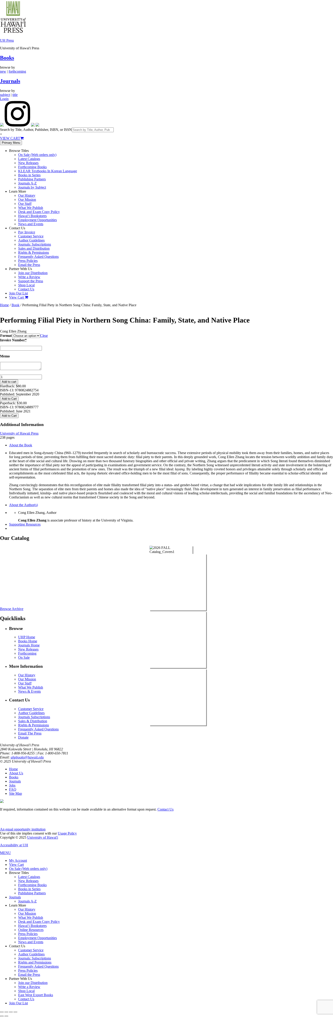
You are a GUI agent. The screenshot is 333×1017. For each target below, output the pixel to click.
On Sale (24, 657)
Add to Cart (9, 398)
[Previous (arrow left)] (2, 1016)
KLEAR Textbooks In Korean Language (47, 171)
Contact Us (26, 289)
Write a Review (29, 277)
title (15, 95)
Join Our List (18, 293)
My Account (18, 860)
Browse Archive (11, 609)
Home (4, 305)
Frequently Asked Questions (38, 256)
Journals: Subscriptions (34, 244)
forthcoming (17, 71)
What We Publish (30, 208)
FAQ (12, 789)
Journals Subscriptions (34, 717)
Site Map (15, 793)
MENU (5, 853)
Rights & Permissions (33, 252)
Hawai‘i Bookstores (32, 216)
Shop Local (26, 285)
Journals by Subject (32, 187)
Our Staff (24, 204)
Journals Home (29, 645)
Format (6, 335)
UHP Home (26, 637)
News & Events (29, 691)
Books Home (27, 641)
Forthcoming (27, 653)
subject (5, 95)
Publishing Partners (32, 179)
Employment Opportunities (37, 220)
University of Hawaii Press (19, 433)
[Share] (11, 1012)
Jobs (12, 785)
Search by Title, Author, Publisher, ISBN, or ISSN (36, 130)
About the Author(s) (23, 505)
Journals (10, 81)
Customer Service (30, 236)
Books (7, 58)
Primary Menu (11, 142)
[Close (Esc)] (15, 1012)
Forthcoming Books (32, 167)
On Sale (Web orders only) (37, 155)
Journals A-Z (27, 183)
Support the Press (30, 281)
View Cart (17, 297)
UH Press (7, 40)
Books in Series (29, 175)
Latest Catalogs (29, 159)
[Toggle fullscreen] (6, 1012)
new (3, 71)
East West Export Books (35, 995)
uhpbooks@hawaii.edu (27, 757)
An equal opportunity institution (23, 829)
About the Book (20, 445)
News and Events (30, 224)
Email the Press (29, 265)
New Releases (28, 163)
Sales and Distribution (34, 248)
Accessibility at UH (14, 845)
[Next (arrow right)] (6, 1016)
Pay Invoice (26, 232)
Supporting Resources (25, 524)
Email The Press (29, 733)
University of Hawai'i (42, 837)
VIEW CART (10, 138)
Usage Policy (67, 833)
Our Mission (27, 199)
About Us (16, 773)
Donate (23, 737)
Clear (44, 335)
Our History (26, 195)
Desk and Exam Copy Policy (39, 212)
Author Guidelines (31, 240)
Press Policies (28, 261)
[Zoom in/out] (2, 1012)
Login (4, 99)
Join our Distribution (33, 273)
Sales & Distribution (32, 721)
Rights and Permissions (34, 962)
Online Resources (30, 930)
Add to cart (9, 381)
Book (15, 305)
